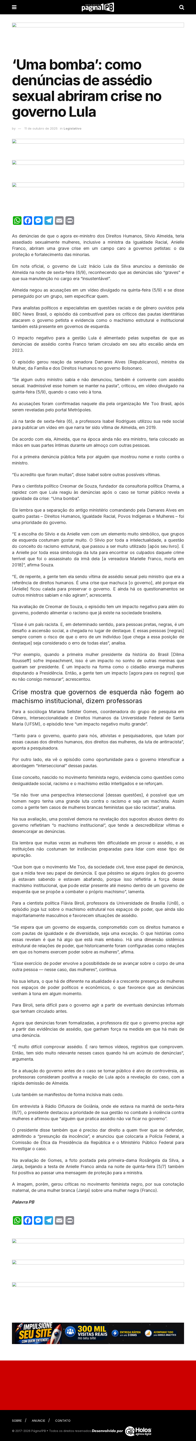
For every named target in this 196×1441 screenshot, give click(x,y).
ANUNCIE (38, 1420)
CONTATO (63, 1420)
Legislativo (72, 128)
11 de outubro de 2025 (41, 128)
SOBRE (17, 1420)
